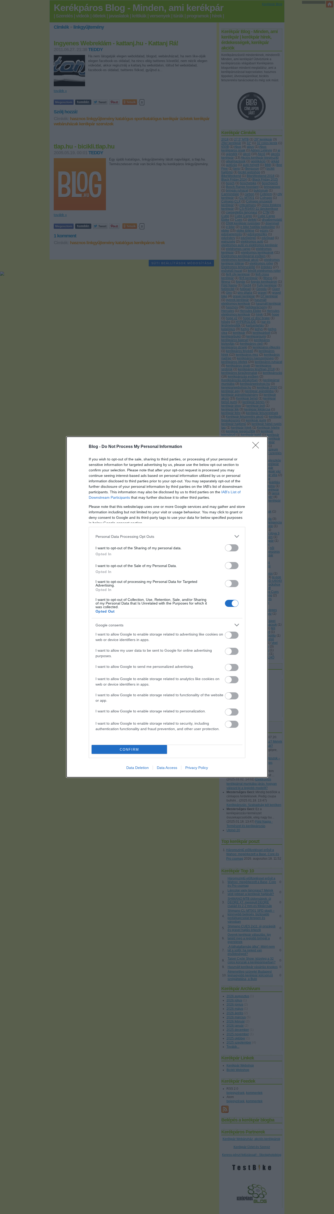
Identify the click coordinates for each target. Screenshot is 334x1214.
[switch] (231, 547)
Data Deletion (137, 768)
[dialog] (167, 607)
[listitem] (167, 536)
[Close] (257, 447)
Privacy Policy (196, 768)
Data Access (167, 768)
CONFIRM (129, 749)
